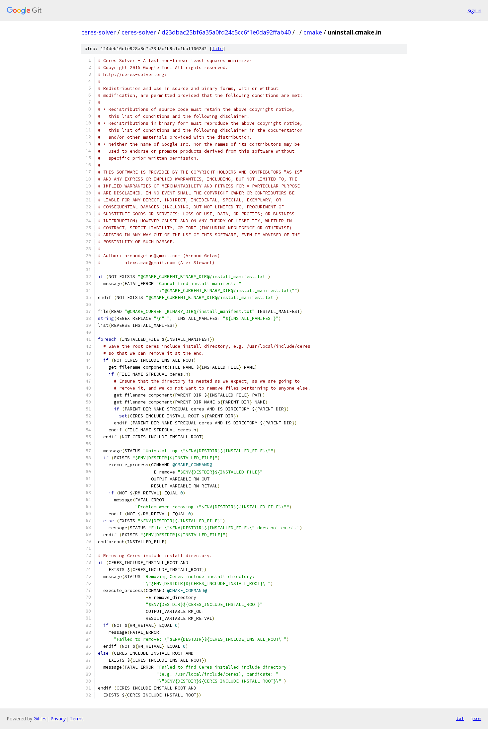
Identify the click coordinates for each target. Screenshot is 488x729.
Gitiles (40, 718)
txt (460, 718)
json (476, 718)
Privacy (58, 718)
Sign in (474, 10)
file (217, 48)
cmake (312, 32)
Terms (77, 718)
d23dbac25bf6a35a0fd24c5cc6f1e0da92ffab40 (226, 32)
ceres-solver (98, 32)
